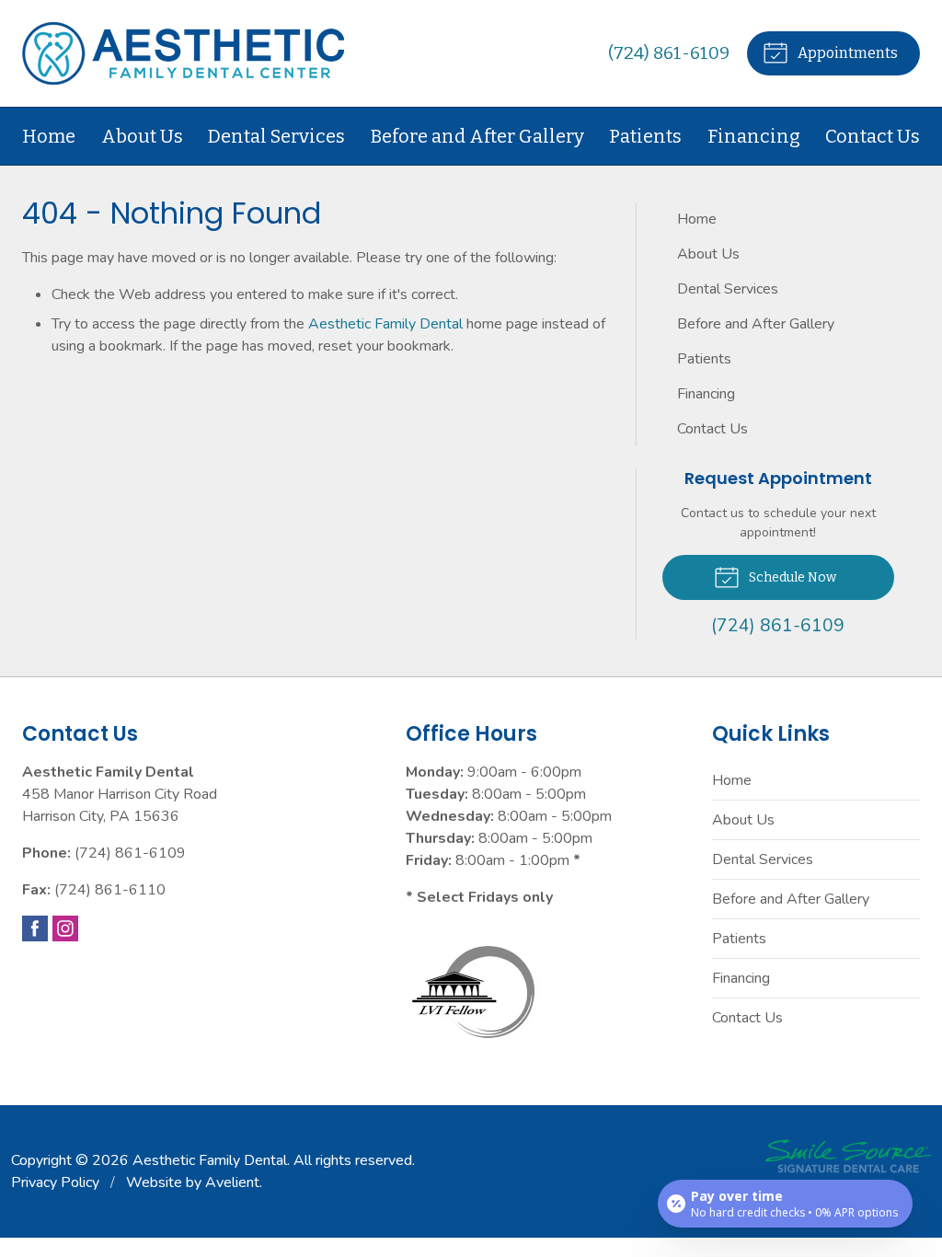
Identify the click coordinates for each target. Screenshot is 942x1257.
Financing (753, 136)
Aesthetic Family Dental (385, 324)
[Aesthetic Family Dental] (183, 53)
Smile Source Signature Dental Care (848, 1156)
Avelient (232, 1182)
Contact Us (872, 136)
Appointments (846, 53)
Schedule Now (791, 577)
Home (48, 136)
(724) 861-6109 (668, 52)
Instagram (65, 928)
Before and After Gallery (477, 136)
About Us (142, 136)
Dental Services (276, 136)
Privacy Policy (55, 1182)
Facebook (35, 928)
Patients (645, 136)
